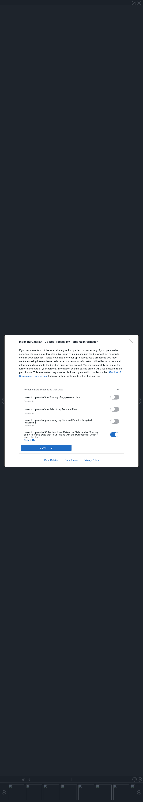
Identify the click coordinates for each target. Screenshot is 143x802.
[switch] (114, 397)
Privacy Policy (91, 460)
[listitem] (71, 389)
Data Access (71, 460)
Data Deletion (51, 460)
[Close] (132, 342)
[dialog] (71, 401)
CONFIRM (46, 448)
